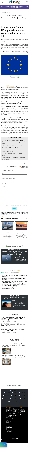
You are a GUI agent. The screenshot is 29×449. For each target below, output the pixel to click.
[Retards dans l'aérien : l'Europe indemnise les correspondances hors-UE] (14, 55)
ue (17, 166)
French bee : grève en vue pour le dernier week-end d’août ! (8, 236)
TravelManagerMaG (9, 426)
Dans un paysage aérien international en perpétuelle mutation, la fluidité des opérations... (20, 258)
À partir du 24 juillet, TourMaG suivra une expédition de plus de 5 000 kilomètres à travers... (19, 304)
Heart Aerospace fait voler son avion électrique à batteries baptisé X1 (21, 236)
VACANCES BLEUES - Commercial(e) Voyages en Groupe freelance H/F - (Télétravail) (13, 319)
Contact (22, 409)
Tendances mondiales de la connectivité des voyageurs (13, 279)
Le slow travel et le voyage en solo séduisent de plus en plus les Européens (14, 285)
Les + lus (7, 272)
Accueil (3, 12)
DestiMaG (8, 414)
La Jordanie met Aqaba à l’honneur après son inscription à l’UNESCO (14, 288)
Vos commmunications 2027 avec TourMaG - (15, 6)
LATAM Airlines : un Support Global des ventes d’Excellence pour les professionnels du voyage (14, 253)
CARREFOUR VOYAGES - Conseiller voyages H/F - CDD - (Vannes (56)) (12, 330)
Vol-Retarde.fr (10, 86)
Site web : (4, 183)
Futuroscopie (9, 415)
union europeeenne (23, 166)
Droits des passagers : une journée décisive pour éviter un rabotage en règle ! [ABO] (14, 142)
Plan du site (16, 412)
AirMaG (8, 12)
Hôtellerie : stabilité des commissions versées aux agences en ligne (13, 146)
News (2, 272)
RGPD (14, 414)
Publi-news (14, 340)
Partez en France (8, 422)
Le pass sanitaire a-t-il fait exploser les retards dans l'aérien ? (13, 150)
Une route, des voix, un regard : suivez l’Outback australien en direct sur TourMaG (14, 299)
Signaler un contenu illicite (16, 410)
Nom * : (3, 173)
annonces (14, 315)
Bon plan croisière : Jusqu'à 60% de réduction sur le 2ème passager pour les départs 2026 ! (14, 357)
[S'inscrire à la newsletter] (3, 444)
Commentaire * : (6, 189)
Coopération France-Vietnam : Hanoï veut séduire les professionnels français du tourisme (13, 345)
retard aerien (13, 166)
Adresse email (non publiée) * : (9, 178)
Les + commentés (15, 272)
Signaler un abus (5, 216)
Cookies (15, 415)
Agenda (22, 411)
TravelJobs (8, 424)
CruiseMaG (9, 412)
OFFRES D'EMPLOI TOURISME (8, 321)
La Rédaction (12, 51)
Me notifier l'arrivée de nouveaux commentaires (15, 205)
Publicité (22, 410)
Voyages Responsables (9, 431)
